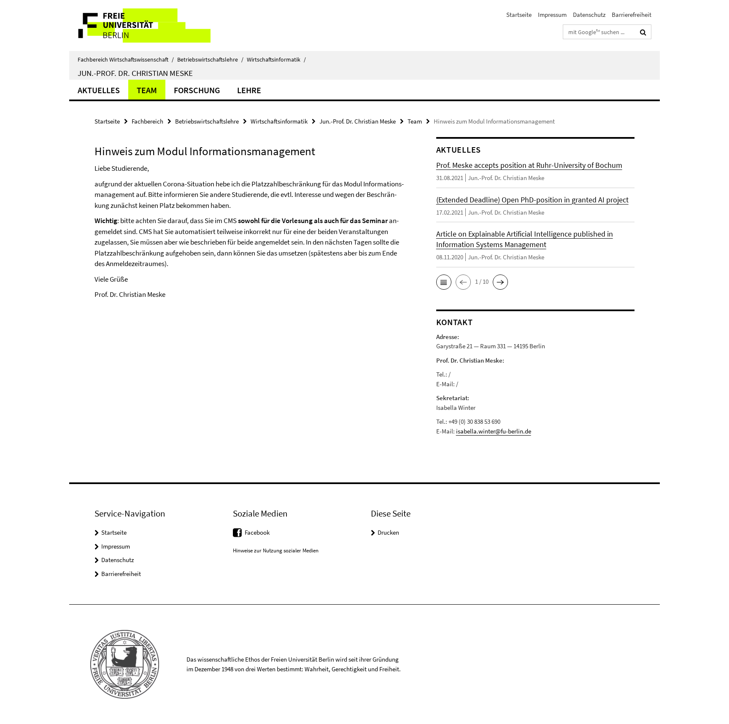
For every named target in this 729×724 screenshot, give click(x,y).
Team (147, 90)
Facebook (257, 532)
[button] (443, 282)
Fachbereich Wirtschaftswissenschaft (126, 59)
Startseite (519, 15)
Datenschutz (589, 15)
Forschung (197, 90)
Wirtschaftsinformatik (276, 59)
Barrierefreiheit (631, 15)
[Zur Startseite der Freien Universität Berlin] (140, 25)
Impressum (552, 15)
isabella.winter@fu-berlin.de (493, 431)
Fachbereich (147, 121)
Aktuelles (99, 90)
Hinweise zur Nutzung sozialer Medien (276, 550)
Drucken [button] (388, 532)
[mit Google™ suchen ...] (643, 32)
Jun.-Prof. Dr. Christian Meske (135, 73)
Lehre (249, 90)
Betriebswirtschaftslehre (210, 59)
